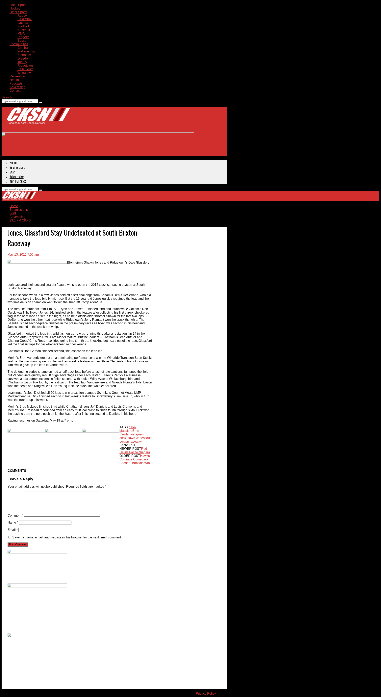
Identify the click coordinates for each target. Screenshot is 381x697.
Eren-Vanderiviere (129, 432)
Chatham (23, 47)
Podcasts (16, 83)
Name (13, 522)
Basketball (24, 19)
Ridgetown (25, 65)
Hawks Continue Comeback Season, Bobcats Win (134, 459)
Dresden (23, 58)
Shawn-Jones (135, 438)
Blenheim (24, 55)
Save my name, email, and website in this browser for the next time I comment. (67, 537)
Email (13, 529)
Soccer (22, 40)
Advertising (17, 87)
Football (23, 26)
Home (13, 162)
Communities (19, 44)
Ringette (23, 37)
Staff (12, 172)
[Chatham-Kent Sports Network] (38, 120)
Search (7, 97)
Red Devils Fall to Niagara (134, 450)
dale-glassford (127, 429)
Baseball (23, 30)
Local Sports (18, 5)
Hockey (15, 8)
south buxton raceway (135, 439)
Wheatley (24, 72)
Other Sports (18, 12)
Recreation (17, 76)
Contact (15, 90)
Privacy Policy (206, 693)
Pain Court (25, 69)
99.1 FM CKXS (18, 181)
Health (14, 80)
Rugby (22, 15)
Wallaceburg (26, 51)
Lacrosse (23, 22)
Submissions (17, 167)
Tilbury (22, 62)
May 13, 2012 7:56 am (23, 254)
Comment (15, 515)
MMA (21, 33)
